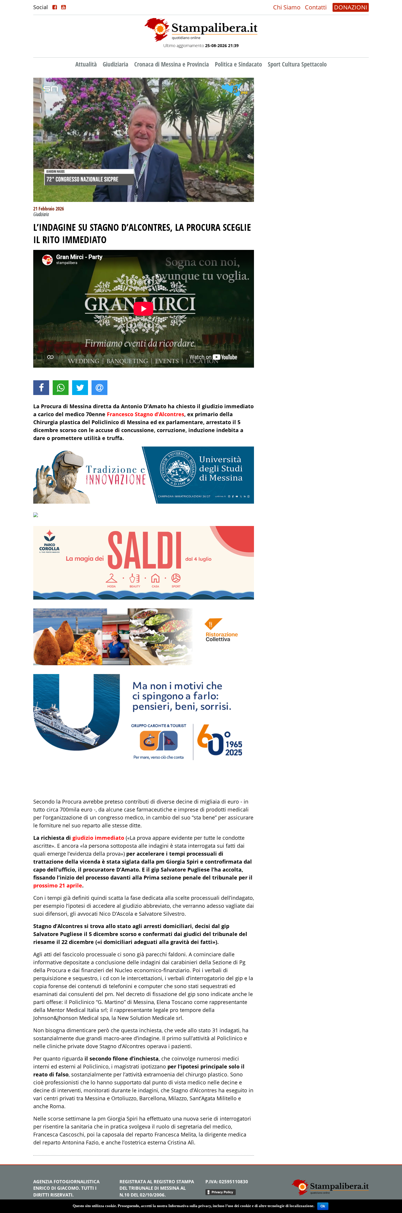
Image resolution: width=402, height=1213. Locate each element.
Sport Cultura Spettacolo (297, 64)
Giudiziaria (115, 64)
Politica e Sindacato (238, 64)
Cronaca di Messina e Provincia (171, 64)
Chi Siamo (286, 7)
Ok (322, 1206)
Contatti (316, 7)
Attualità (86, 64)
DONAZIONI (350, 7)
